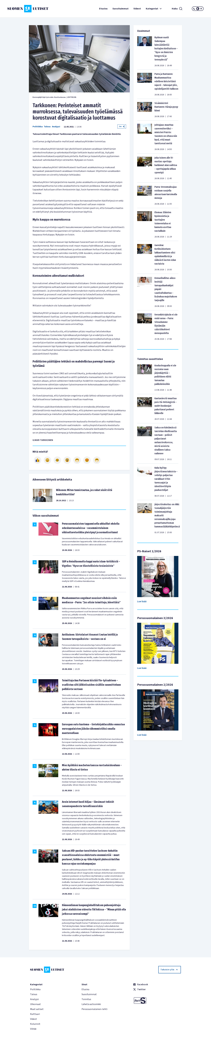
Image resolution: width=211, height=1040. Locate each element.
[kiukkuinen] (67, 460)
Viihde (33, 1029)
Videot (137, 8)
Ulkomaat (35, 1004)
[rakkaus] (87, 460)
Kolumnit (35, 1024)
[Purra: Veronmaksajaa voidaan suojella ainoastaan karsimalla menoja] (144, 195)
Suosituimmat (120, 8)
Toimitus (86, 999)
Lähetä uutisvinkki (91, 1004)
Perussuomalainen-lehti (94, 1009)
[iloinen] (47, 460)
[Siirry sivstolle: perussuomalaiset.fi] (157, 1000)
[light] (201, 8)
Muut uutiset (37, 1009)
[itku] (57, 460)
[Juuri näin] (37, 460)
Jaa (120, 126)
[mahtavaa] (77, 460)
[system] (197, 8)
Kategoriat (152, 8)
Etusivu (103, 8)
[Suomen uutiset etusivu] (23, 8)
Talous (47, 126)
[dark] (194, 8)
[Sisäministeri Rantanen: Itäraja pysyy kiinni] (144, 109)
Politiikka (38, 126)
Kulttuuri (35, 1014)
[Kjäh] (97, 460)
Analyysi (56, 126)
